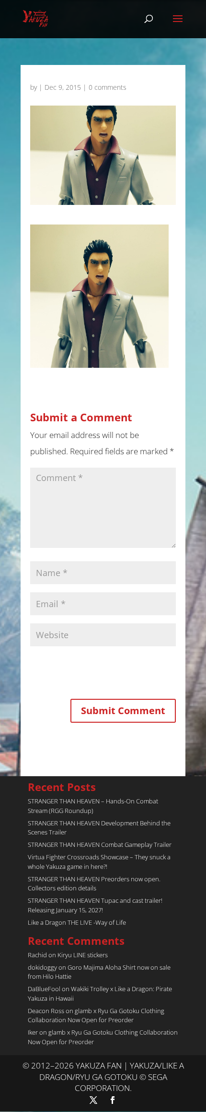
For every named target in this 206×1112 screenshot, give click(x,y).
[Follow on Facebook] (112, 1100)
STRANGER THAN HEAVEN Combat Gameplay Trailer (100, 844)
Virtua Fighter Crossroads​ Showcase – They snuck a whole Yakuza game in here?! (99, 862)
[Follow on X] (93, 1100)
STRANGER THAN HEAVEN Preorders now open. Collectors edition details (94, 884)
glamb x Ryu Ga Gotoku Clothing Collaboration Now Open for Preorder (96, 1015)
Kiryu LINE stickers (82, 955)
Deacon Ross (46, 1010)
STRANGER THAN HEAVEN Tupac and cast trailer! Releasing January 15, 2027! (95, 905)
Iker (33, 1032)
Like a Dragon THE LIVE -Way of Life (77, 922)
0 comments (107, 87)
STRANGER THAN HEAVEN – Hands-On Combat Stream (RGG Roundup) (93, 806)
